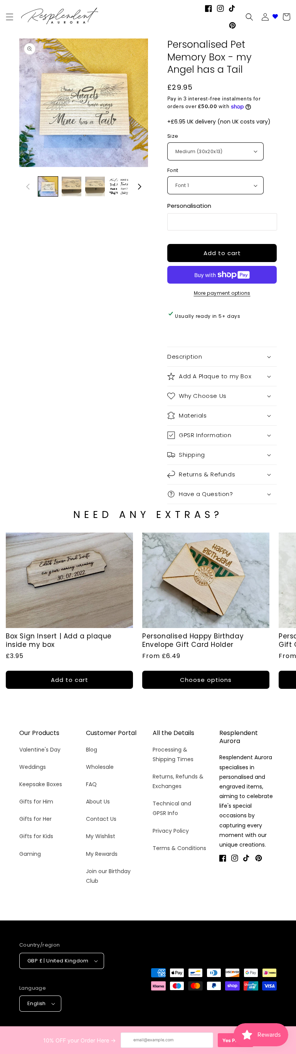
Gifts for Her (35, 819)
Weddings (32, 767)
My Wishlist (100, 836)
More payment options (222, 293)
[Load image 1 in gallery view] (48, 186)
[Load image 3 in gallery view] (95, 186)
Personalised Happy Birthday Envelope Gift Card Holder (193, 640)
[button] (249, 16)
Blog (91, 749)
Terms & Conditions (179, 848)
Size (172, 136)
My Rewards (102, 854)
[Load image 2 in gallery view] (71, 186)
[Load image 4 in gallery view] (118, 186)
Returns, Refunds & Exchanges (178, 781)
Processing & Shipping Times (173, 754)
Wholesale (100, 767)
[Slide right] (139, 186)
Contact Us (101, 819)
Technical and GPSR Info (172, 808)
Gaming (30, 854)
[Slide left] (27, 186)
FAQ (91, 784)
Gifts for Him (36, 801)
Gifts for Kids (36, 836)
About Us (98, 801)
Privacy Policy (171, 831)
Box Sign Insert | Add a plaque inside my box (59, 640)
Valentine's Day (40, 749)
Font (172, 170)
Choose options (206, 680)
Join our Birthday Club (108, 876)
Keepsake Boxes (40, 784)
